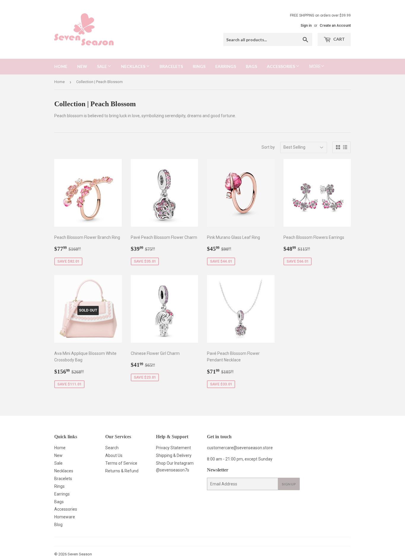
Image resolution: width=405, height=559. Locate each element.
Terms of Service (121, 463)
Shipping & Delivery (174, 455)
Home (60, 66)
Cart (338, 39)
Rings (199, 66)
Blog (58, 524)
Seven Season (80, 554)
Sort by (268, 147)
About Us (113, 455)
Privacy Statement (173, 447)
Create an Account (335, 25)
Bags (251, 66)
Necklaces (133, 66)
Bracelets (171, 66)
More (315, 66)
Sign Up (289, 484)
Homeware (64, 516)
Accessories (281, 66)
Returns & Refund (121, 471)
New (82, 66)
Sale (102, 66)
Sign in (306, 25)
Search (112, 447)
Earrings (225, 66)
